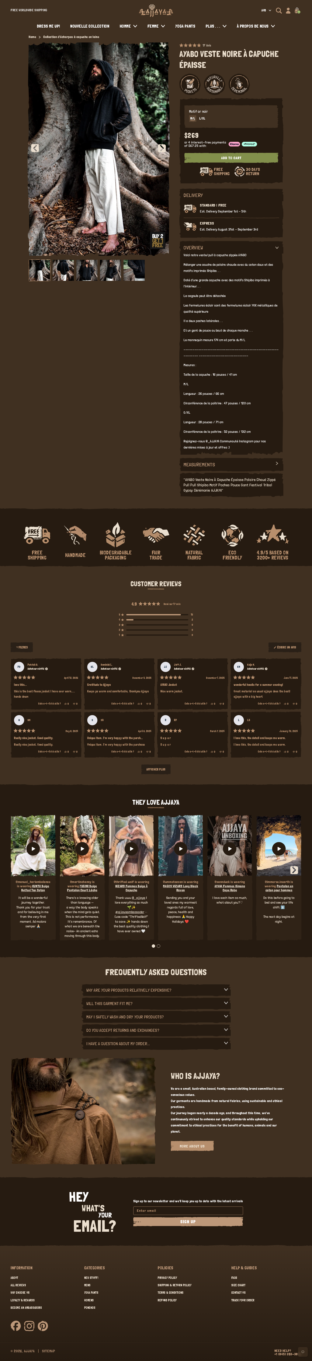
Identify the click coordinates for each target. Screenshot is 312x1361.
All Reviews (18, 1285)
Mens (87, 1285)
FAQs (234, 1277)
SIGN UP (188, 1221)
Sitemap (48, 1351)
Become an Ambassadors (26, 1307)
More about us (192, 1146)
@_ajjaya (138, 898)
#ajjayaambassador (129, 912)
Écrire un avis (287, 649)
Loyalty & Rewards (23, 1300)
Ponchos (90, 1307)
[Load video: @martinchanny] (82, 848)
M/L (192, 118)
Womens (89, 1300)
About (14, 1277)
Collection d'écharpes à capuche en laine (71, 37)
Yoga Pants (91, 1292)
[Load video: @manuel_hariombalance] (33, 848)
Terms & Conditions (171, 1292)
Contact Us (238, 1292)
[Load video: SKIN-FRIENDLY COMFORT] (278, 848)
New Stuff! (91, 1277)
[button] (279, 10)
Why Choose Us (20, 1292)
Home (32, 37)
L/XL (202, 118)
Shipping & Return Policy (174, 1285)
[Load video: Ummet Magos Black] (180, 848)
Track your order (243, 1300)
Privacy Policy (167, 1277)
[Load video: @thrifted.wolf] (131, 848)
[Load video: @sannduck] (229, 848)
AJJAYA (29, 1351)
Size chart (238, 1285)
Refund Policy (167, 1300)
